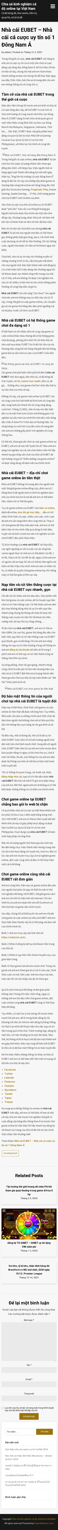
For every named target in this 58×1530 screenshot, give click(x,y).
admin (8, 52)
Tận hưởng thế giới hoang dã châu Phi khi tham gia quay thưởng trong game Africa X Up (29, 1190)
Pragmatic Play (39, 189)
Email (29, 1379)
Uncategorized (10, 1153)
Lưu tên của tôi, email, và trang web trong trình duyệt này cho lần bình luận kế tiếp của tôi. (29, 1409)
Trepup (8, 1101)
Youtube (9, 1085)
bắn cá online (46, 507)
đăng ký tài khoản (19, 649)
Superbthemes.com (44, 1523)
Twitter (8, 1073)
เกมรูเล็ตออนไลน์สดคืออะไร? (19, 1475)
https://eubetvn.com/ (13, 937)
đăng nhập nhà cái (11, 776)
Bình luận (29, 1320)
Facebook (10, 1069)
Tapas (8, 1097)
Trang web (29, 1393)
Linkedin (9, 1077)
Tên (29, 1365)
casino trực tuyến (30, 381)
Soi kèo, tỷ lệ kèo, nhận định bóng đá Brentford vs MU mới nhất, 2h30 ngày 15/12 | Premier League (29, 1270)
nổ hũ (17, 381)
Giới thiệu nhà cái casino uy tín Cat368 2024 (26, 1449)
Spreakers (10, 1089)
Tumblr (8, 1093)
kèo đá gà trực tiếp (28, 512)
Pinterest (9, 1081)
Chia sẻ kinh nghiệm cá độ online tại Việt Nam (34, 1519)
